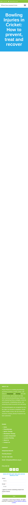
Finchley (18, 393)
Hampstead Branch (7, 450)
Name (3, 478)
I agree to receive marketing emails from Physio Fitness (13, 490)
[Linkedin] (17, 469)
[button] (25, 5)
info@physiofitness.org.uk (13, 460)
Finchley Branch (6, 453)
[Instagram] (14, 469)
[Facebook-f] (10, 469)
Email (3, 484)
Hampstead (10, 393)
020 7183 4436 (8, 457)
